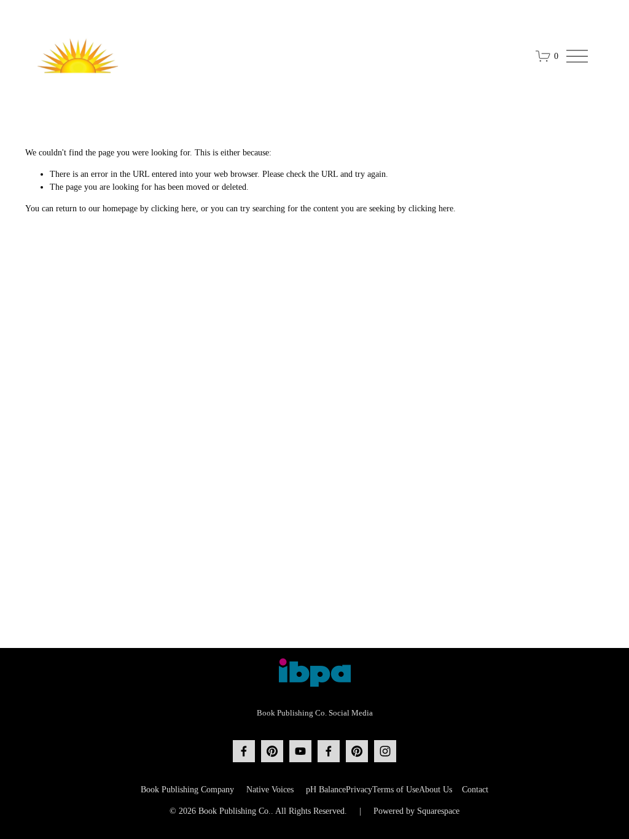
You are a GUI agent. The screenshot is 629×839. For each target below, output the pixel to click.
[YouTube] (300, 751)
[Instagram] (385, 751)
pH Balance (326, 789)
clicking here (173, 208)
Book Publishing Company (187, 789)
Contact (475, 789)
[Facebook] (244, 751)
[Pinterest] (272, 751)
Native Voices (270, 789)
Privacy (359, 789)
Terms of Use (395, 789)
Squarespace (438, 811)
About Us (435, 789)
